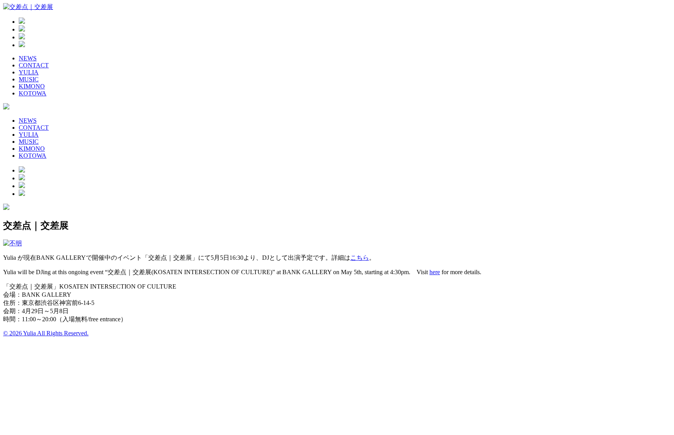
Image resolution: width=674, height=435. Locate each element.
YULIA (29, 72)
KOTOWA (32, 93)
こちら (359, 257)
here (434, 272)
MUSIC (29, 79)
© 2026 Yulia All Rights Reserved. (46, 333)
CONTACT (34, 65)
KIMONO (32, 86)
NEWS (28, 58)
